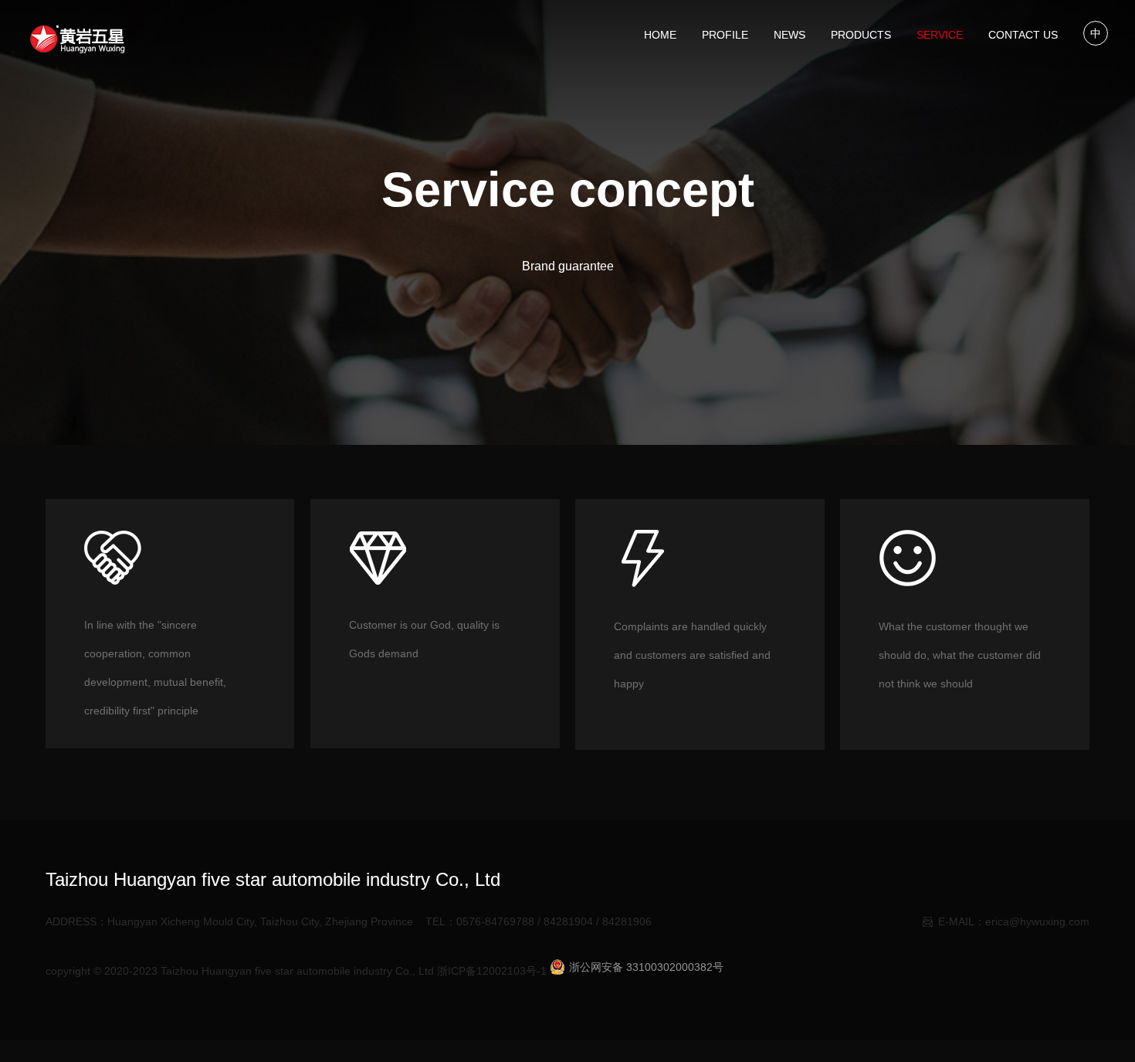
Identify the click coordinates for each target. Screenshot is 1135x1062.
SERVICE (939, 35)
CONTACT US (1023, 35)
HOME (660, 35)
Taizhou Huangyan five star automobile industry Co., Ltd (297, 971)
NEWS (789, 35)
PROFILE (725, 35)
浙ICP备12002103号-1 (492, 971)
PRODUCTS (861, 35)
